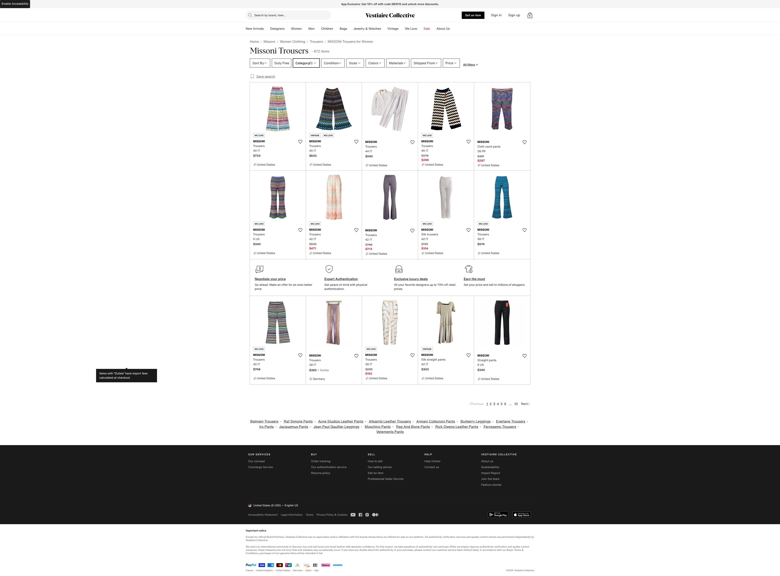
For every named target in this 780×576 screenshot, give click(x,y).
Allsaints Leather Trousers (390, 421)
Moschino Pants (378, 426)
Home (254, 41)
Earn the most (474, 278)
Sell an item (473, 15)
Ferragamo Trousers (500, 426)
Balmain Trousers (264, 421)
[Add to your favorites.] (300, 141)
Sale (427, 28)
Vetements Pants (390, 431)
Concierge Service (260, 467)
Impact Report (490, 473)
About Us (443, 28)
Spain (309, 570)
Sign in (496, 15)
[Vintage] (401, 28)
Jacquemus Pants (293, 426)
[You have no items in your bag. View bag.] (530, 15)
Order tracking (320, 461)
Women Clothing (292, 41)
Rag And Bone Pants (413, 426)
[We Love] (420, 28)
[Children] (336, 28)
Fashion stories (491, 485)
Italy (316, 570)
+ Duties (323, 370)
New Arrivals (255, 28)
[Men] (318, 28)
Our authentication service (329, 467)
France (249, 570)
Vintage (392, 28)
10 (516, 403)
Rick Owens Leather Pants (456, 426)
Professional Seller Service (385, 479)
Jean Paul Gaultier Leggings (336, 426)
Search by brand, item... (270, 15)
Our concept (256, 461)
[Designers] (287, 28)
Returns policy (320, 473)
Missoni (269, 41)
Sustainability (490, 467)
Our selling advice (380, 467)
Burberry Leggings (475, 421)
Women (296, 28)
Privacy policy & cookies (331, 515)
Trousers (316, 41)
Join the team (490, 479)
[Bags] (350, 28)
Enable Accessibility (15, 4)
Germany (298, 570)
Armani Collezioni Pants (435, 421)
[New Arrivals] (267, 28)
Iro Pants (266, 426)
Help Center (433, 461)
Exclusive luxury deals (411, 278)
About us (487, 461)
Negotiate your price (270, 278)
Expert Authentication (341, 278)
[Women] (305, 28)
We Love (411, 28)
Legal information (291, 515)
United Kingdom (264, 570)
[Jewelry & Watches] (384, 28)
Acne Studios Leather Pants (340, 421)
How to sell (375, 461)
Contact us (432, 467)
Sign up (514, 15)
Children (327, 28)
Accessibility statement (262, 515)
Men (311, 28)
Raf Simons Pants (298, 421)
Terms (309, 515)
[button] (530, 15)
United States (283, 570)
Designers (277, 28)
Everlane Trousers (510, 421)
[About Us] (453, 28)
